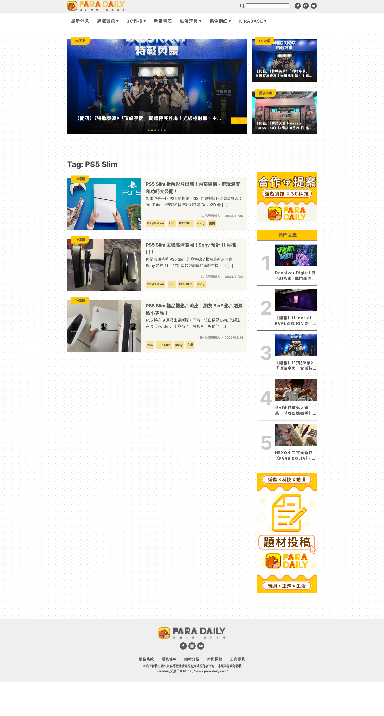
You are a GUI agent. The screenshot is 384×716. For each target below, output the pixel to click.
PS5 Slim (185, 223)
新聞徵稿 (214, 659)
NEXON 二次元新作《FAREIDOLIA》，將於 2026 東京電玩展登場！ (295, 455)
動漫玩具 (189, 21)
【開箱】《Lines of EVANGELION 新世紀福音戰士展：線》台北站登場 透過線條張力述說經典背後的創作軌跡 (294, 321)
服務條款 (146, 659)
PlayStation (155, 223)
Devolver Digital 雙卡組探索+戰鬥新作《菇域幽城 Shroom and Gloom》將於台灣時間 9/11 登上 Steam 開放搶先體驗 (295, 276)
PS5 (172, 223)
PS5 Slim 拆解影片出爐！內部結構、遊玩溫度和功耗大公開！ (193, 187)
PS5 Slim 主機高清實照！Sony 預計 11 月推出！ (191, 248)
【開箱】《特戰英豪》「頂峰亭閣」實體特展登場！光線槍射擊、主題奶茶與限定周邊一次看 (295, 366)
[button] (239, 120)
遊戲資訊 (106, 21)
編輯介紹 (192, 659)
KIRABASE (251, 21)
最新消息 (80, 21)
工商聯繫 (237, 659)
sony (200, 223)
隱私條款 (169, 659)
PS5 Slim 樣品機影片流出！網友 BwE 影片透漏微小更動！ (194, 309)
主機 (212, 223)
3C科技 (135, 21)
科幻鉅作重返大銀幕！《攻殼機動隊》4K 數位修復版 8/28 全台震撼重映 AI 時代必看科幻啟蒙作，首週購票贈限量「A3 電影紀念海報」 (295, 410)
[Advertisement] (287, 655)
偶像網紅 (219, 21)
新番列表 (163, 21)
